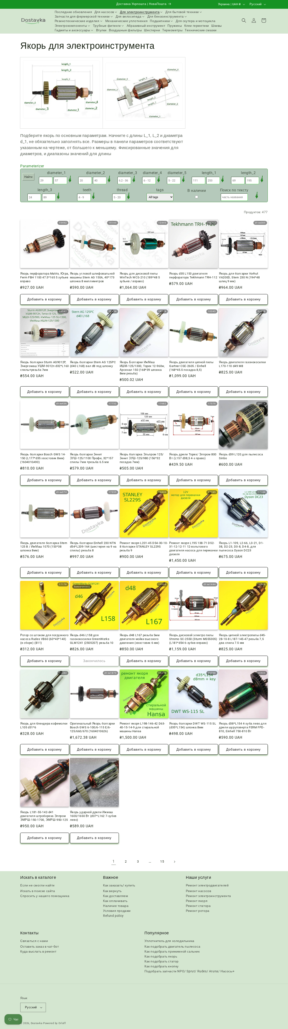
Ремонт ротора (197, 911)
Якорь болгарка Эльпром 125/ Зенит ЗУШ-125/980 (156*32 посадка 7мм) (142, 458)
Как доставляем (115, 896)
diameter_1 (56, 173)
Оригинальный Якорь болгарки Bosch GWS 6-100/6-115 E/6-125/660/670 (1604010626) (92, 727)
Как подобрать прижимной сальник (172, 951)
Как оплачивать (115, 901)
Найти (28, 177)
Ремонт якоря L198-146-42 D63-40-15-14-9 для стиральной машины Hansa (142, 727)
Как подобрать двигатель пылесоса (172, 946)
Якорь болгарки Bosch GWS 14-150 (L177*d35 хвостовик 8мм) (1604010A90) (43, 458)
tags (160, 190)
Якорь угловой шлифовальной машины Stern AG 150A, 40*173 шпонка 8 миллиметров (92, 277)
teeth (87, 190)
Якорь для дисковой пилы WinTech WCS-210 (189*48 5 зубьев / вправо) (140, 277)
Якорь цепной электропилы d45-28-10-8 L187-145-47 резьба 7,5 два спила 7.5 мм (242, 638)
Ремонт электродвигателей (207, 885)
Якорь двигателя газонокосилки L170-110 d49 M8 (242, 364)
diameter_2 (95, 173)
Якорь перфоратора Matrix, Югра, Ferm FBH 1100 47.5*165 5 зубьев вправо (44, 277)
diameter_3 (127, 173)
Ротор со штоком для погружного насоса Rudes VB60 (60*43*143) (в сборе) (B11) (44, 638)
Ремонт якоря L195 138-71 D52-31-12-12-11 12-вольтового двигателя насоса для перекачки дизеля (193, 548)
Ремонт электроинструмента (208, 896)
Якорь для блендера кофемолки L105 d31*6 (44, 725)
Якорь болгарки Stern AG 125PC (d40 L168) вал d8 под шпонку (93, 364)
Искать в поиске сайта (37, 891)
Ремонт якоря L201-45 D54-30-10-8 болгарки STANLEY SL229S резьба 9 (144, 546)
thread (122, 190)
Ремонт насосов (198, 891)
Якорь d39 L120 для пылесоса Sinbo (241, 456)
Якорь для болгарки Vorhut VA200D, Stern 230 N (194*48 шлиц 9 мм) (239, 277)
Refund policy (113, 915)
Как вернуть (112, 891)
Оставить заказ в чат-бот (39, 946)
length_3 (45, 190)
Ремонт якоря (196, 901)
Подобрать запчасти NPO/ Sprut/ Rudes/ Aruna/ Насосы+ (189, 971)
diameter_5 (177, 173)
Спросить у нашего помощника (44, 896)
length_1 (209, 173)
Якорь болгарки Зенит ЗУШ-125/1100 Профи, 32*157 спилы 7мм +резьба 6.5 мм (91, 458)
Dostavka (37, 1023)
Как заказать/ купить (119, 885)
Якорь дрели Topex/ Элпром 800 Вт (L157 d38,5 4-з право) (192, 456)
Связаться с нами (34, 941)
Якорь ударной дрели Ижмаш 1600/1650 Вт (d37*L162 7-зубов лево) (93, 815)
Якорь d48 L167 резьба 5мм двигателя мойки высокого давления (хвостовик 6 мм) (140, 638)
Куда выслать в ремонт (38, 951)
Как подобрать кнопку (161, 966)
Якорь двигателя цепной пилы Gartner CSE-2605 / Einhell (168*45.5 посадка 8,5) (191, 365)
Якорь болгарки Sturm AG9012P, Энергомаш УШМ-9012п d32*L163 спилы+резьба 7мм (44, 365)
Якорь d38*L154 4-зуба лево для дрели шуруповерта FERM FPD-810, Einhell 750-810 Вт (242, 727)
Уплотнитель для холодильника (169, 941)
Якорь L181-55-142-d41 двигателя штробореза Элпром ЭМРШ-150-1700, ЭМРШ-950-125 (44, 815)
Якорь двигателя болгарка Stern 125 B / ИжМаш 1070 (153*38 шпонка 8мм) (43, 546)
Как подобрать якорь (160, 956)
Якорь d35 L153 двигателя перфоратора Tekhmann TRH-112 (193, 275)
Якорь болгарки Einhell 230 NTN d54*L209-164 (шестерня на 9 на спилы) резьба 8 (93, 546)
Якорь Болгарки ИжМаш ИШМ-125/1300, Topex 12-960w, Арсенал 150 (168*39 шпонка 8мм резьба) (142, 367)
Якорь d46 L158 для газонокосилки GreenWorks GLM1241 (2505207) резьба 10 (91, 638)
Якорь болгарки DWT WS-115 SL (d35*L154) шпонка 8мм (192, 725)
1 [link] (113, 861)
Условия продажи (117, 911)
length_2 (248, 173)
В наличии (196, 190)
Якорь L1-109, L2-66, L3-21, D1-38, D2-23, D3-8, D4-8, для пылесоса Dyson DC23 (241, 546)
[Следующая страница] (174, 862)
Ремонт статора (198, 906)
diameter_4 (152, 173)
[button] (106, 12)
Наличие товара (115, 906)
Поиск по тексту (234, 190)
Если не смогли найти (37, 885)
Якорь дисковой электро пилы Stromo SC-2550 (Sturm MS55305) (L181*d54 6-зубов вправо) (193, 638)
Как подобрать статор (161, 961)
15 (162, 861)
